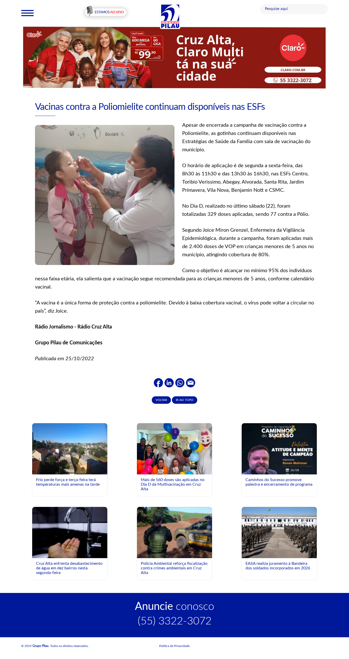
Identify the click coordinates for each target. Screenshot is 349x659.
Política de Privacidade (174, 645)
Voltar (161, 399)
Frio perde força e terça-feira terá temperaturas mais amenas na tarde (68, 482)
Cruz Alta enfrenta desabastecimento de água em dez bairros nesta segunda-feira (69, 568)
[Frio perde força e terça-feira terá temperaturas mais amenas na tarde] (69, 449)
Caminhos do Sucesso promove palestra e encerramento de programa (279, 482)
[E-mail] (190, 382)
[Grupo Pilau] (170, 16)
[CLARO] (174, 57)
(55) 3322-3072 (175, 621)
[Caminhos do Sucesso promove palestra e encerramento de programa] (279, 470)
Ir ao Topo (184, 399)
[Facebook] (158, 382)
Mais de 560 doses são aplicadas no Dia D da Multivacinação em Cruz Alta (172, 484)
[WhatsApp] (179, 382)
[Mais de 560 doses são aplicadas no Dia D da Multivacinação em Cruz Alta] (174, 463)
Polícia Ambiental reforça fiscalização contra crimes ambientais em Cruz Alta (174, 568)
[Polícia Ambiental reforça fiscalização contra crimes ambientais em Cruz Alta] (174, 532)
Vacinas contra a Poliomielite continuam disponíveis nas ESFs (150, 107)
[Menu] (27, 12)
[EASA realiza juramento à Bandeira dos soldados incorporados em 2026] (279, 532)
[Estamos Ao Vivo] (106, 12)
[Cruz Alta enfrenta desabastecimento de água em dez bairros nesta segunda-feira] (69, 532)
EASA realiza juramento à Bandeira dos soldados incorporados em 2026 (278, 565)
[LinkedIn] (169, 382)
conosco (174, 606)
